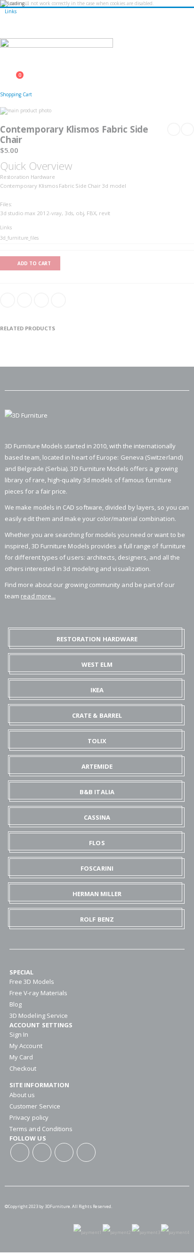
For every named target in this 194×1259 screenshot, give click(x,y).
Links (10, 11)
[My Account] (3, 70)
